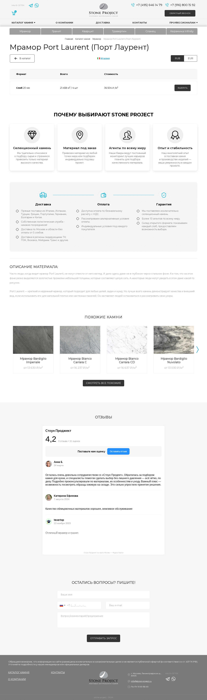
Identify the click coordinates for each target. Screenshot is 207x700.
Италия (105, 58)
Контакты (139, 22)
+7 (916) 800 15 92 (182, 4)
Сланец (151, 31)
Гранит (56, 31)
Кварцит (88, 31)
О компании (64, 22)
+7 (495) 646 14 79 (149, 4)
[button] (197, 349)
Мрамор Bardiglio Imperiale (33, 360)
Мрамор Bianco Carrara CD (127, 360)
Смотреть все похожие (103, 383)
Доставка (103, 22)
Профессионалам (182, 22)
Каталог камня (22, 22)
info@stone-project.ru (141, 681)
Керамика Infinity (182, 31)
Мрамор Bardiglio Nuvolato (174, 360)
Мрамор (25, 31)
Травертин (119, 31)
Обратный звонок (180, 13)
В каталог (25, 58)
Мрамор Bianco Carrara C (80, 360)
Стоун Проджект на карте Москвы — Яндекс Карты (103, 553)
